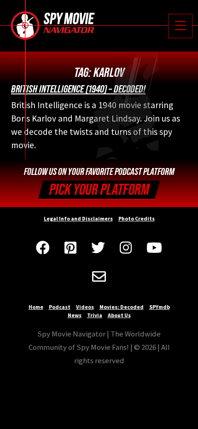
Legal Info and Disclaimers (78, 218)
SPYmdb (159, 306)
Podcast (59, 306)
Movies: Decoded (121, 306)
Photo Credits (136, 218)
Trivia (94, 315)
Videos (85, 306)
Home (36, 306)
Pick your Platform (99, 189)
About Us (119, 315)
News (75, 315)
